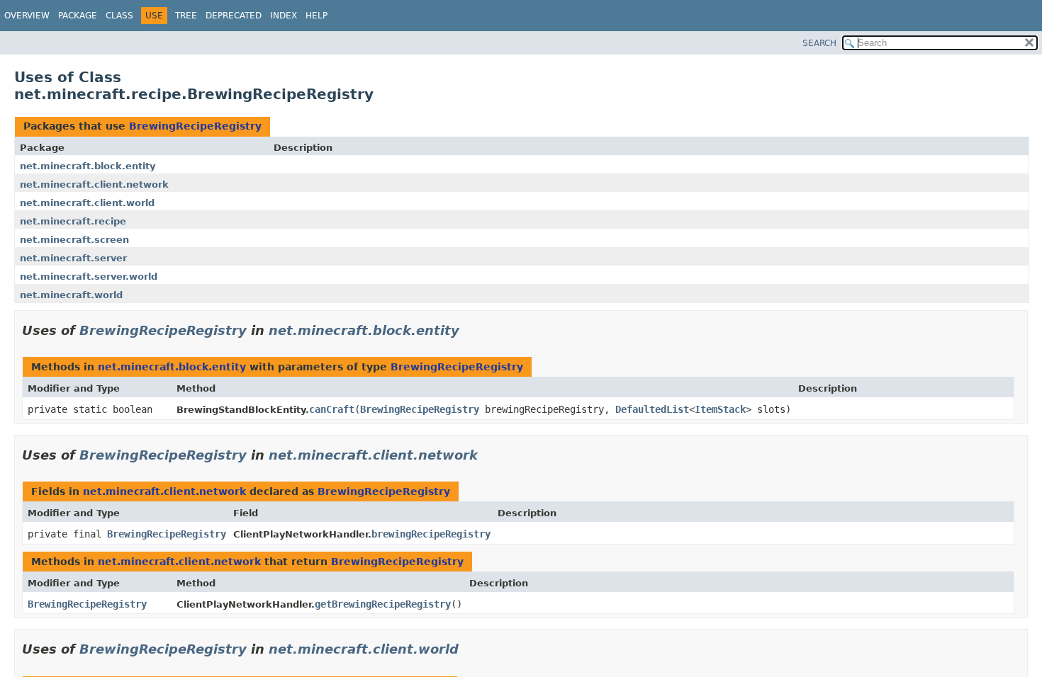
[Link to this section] (469, 330)
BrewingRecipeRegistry (195, 126)
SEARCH (819, 43)
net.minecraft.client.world (87, 203)
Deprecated (234, 16)
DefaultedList (652, 409)
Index (283, 16)
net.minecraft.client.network (94, 184)
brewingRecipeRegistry (431, 534)
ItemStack (720, 409)
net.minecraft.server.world (88, 276)
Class (119, 16)
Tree (186, 16)
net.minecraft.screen (74, 239)
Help (316, 16)
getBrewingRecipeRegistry (383, 604)
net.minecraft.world (71, 295)
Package (77, 16)
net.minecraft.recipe (73, 221)
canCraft (331, 409)
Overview (27, 16)
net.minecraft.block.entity (87, 166)
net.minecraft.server (73, 258)
